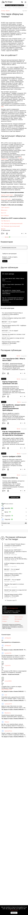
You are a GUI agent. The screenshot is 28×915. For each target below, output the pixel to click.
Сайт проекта (5, 207)
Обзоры (17, 621)
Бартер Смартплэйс (7, 195)
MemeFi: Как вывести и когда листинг (13, 338)
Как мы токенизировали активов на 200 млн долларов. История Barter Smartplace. (13, 299)
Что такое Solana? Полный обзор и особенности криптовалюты (12, 313)
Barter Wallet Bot (6, 199)
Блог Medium (5, 215)
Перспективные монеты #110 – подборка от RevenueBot (13, 574)
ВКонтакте (4, 210)
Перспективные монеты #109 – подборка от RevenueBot (11, 342)
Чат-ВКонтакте (5, 221)
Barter (8, 10)
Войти (5, 261)
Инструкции (18, 619)
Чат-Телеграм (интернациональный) (11, 223)
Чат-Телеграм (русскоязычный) (10, 226)
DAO (2, 106)
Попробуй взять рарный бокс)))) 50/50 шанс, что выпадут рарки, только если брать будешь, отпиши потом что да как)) (13, 697)
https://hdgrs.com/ (6, 689)
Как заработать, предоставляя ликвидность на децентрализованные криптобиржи (13, 292)
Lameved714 (8, 704)
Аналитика (5, 617)
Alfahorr (7, 722)
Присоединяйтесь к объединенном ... (11, 642)
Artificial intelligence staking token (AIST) (13, 318)
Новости (4, 619)
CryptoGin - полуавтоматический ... (10, 674)
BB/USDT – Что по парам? (9, 321)
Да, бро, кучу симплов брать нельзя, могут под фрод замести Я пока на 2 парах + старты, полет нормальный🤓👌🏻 (13, 724)
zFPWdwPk (8, 638)
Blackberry (8, 713)
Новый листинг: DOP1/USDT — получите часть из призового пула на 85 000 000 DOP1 (15, 551)
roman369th (7, 547)
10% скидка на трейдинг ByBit (14, 5)
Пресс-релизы (19, 617)
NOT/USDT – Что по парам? (10, 330)
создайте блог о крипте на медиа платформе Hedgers (11, 687)
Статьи (3, 10)
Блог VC (3, 213)
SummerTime (8, 731)
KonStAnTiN (8, 653)
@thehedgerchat (12, 608)
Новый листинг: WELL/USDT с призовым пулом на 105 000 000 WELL (15, 558)
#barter (3, 229)
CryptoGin (8, 665)
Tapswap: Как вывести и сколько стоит (13, 334)
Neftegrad (6, 566)
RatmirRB (6, 570)
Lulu (6, 695)
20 (2, 640)
